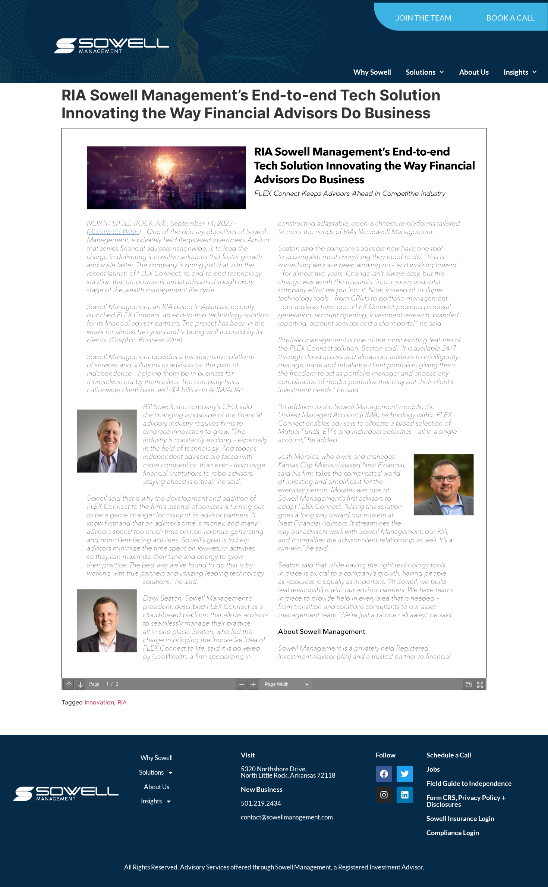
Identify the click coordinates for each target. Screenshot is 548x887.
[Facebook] (384, 774)
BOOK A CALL (510, 17)
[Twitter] (405, 774)
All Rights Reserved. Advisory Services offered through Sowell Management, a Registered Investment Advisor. (274, 867)
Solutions (420, 72)
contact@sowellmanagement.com (287, 817)
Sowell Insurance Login (460, 818)
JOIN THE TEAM (423, 17)
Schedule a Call (448, 755)
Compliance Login (452, 832)
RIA (122, 702)
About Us (474, 72)
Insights (516, 72)
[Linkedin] (405, 795)
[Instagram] (384, 795)
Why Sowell (372, 72)
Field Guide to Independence (469, 783)
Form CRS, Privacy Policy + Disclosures (466, 800)
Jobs (433, 769)
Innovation (99, 702)
